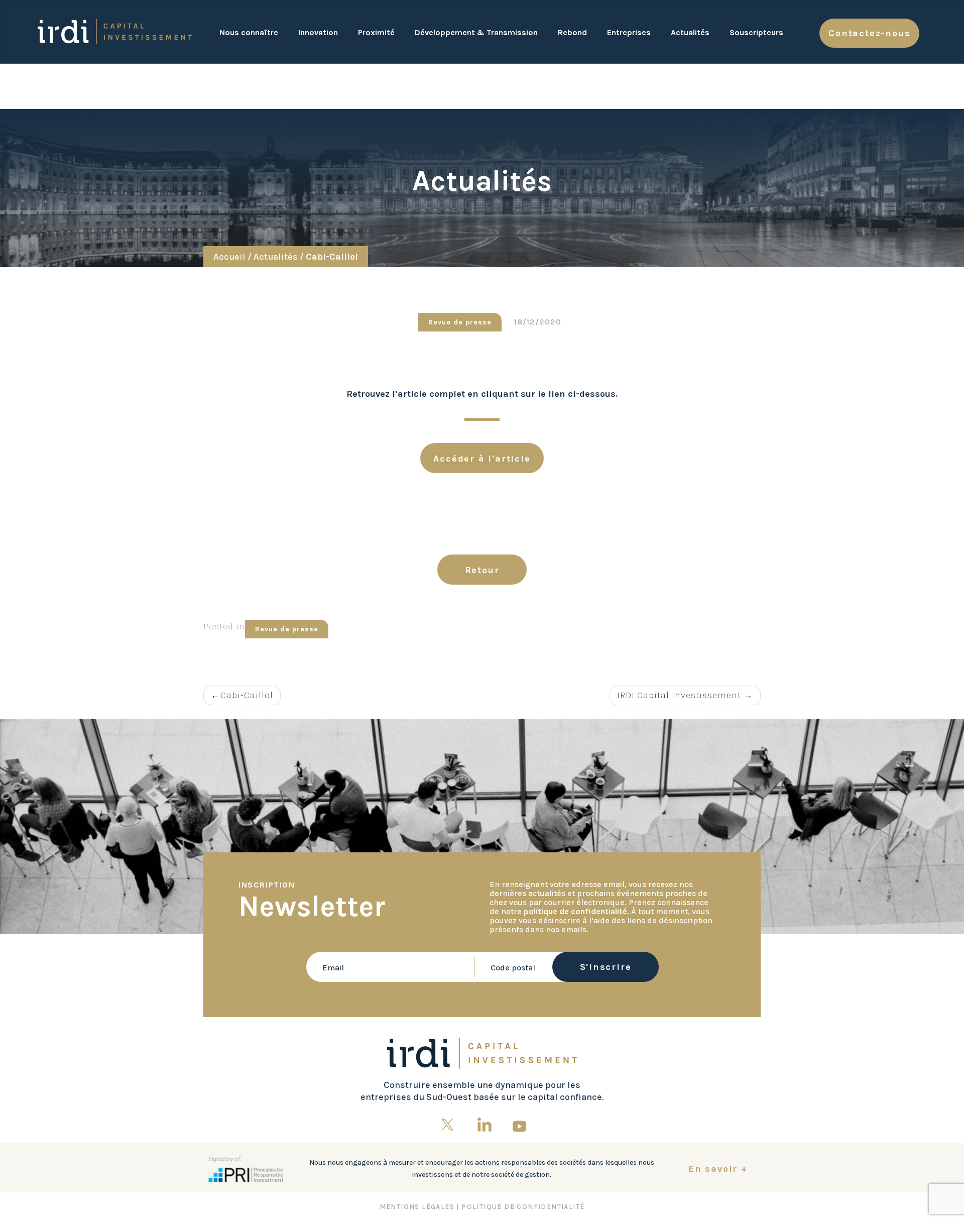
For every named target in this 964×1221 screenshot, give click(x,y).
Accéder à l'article (481, 458)
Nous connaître (248, 32)
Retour (482, 570)
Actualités (690, 32)
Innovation (318, 32)
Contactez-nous (869, 33)
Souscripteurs (756, 32)
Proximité (376, 32)
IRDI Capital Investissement (679, 695)
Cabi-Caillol (246, 695)
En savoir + (718, 1168)
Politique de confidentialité (522, 1206)
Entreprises (629, 32)
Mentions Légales (417, 1206)
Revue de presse (286, 629)
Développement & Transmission (476, 32)
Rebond (572, 32)
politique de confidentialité (575, 911)
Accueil (229, 256)
